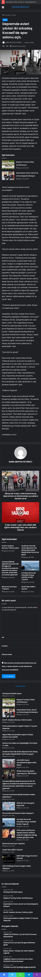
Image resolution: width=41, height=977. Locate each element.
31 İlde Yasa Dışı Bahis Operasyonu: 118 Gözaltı (27, 772)
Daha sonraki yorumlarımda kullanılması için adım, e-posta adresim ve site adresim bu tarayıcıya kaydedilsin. (19, 666)
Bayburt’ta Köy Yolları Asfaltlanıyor (26, 701)
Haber (14, 15)
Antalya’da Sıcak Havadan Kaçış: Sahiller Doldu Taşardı (28, 576)
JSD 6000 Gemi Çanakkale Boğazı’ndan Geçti (26, 762)
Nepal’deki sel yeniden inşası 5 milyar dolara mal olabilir (17, 735)
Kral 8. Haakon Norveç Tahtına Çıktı (10, 547)
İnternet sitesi (7, 654)
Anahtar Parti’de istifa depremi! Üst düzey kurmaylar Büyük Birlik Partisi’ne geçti (30, 550)
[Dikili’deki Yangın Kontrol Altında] (8, 859)
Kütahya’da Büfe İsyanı (12, 693)
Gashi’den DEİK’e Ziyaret (28, 588)
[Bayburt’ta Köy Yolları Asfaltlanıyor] (8, 165)
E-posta (5, 646)
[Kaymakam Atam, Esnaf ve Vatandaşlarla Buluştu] (8, 175)
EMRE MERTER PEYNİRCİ (13, 42)
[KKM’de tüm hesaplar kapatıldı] (8, 806)
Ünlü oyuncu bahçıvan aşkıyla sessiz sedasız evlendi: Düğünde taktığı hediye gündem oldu (27, 834)
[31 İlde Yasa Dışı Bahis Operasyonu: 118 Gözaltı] (8, 774)
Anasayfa (7, 15)
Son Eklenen (20, 686)
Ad (3, 637)
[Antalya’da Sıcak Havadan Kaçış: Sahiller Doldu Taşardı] (30, 566)
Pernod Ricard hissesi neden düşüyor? (18, 813)
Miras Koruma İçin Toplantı (9, 588)
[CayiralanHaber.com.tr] (20, 7)
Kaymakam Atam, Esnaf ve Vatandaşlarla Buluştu (23, 2)
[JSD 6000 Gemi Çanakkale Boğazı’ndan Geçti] (8, 763)
